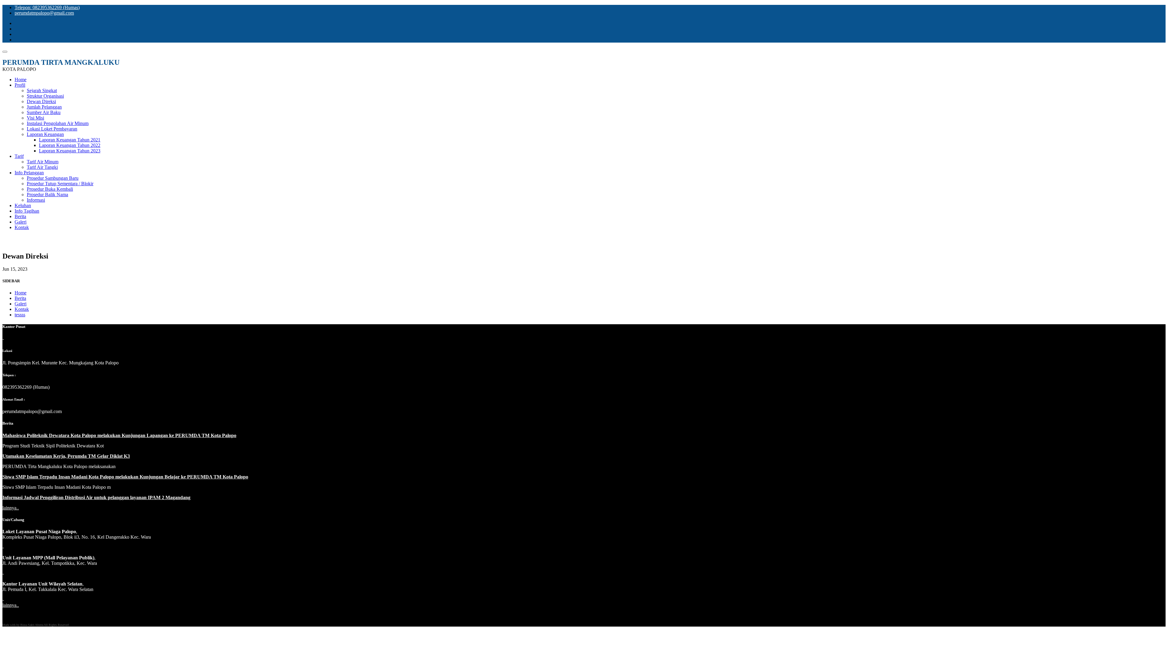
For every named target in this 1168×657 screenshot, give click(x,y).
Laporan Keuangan (45, 134)
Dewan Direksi (41, 101)
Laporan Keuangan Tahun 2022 (69, 145)
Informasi (36, 200)
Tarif (19, 156)
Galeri (20, 221)
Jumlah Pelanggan (44, 106)
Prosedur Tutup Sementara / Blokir (60, 183)
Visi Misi (35, 117)
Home (20, 79)
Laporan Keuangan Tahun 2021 (69, 139)
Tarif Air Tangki (42, 167)
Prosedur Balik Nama (47, 194)
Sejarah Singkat (42, 90)
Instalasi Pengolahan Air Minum (58, 123)
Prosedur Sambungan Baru (52, 178)
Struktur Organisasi (45, 96)
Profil (20, 85)
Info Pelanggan (29, 172)
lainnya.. (10, 507)
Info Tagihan (27, 211)
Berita (20, 216)
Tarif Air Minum (42, 161)
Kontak (22, 227)
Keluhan (23, 205)
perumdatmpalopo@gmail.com (44, 13)
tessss (20, 314)
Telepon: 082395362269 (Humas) (47, 7)
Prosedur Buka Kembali (50, 189)
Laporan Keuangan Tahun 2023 (69, 150)
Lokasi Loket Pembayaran (52, 128)
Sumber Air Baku (44, 112)
